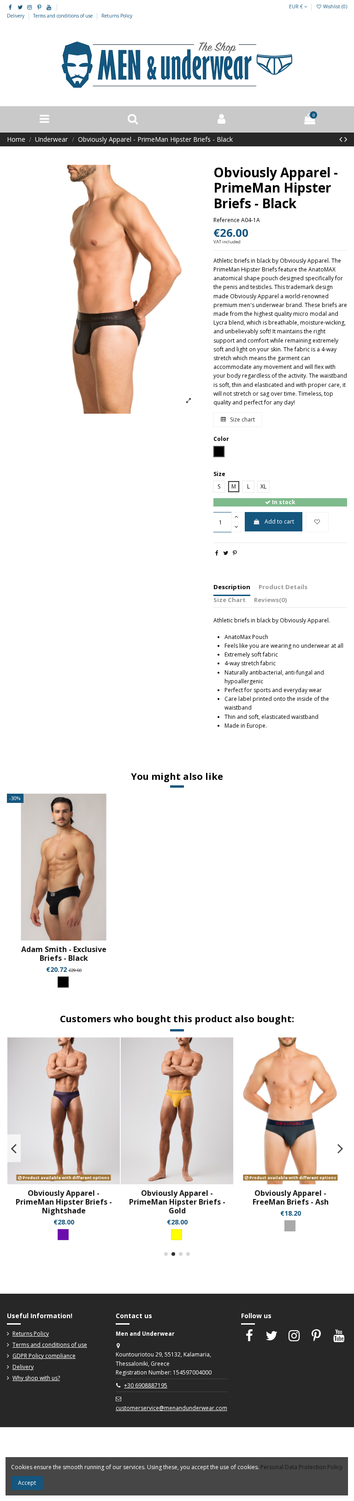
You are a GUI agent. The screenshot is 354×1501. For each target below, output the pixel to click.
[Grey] (289, 1225)
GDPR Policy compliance (44, 1356)
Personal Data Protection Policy (301, 1467)
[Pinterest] (235, 553)
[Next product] (345, 139)
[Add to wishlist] (317, 522)
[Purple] (63, 1234)
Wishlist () (334, 6)
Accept (27, 1483)
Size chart (242, 419)
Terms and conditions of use (63, 15)
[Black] (63, 982)
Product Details (283, 587)
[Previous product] (341, 139)
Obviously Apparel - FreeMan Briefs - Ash (291, 1197)
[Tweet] (225, 553)
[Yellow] (176, 1234)
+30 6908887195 (145, 1385)
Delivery (16, 15)
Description (231, 587)
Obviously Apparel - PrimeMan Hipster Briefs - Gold (177, 1202)
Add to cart (279, 521)
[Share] (216, 553)
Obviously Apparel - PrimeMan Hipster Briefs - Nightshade (64, 1202)
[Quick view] (69, 937)
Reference (226, 220)
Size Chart (229, 600)
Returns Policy (116, 15)
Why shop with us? (36, 1378)
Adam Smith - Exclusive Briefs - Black (63, 953)
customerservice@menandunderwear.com (171, 1408)
